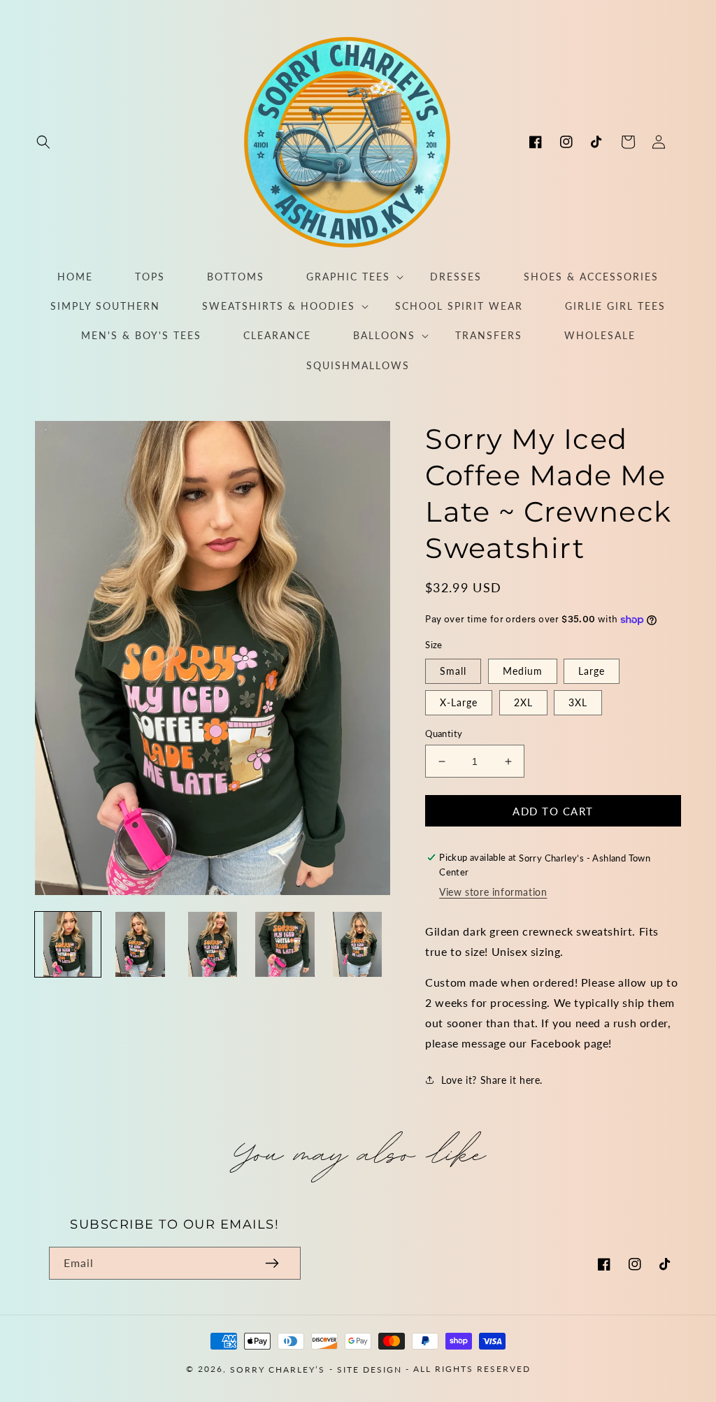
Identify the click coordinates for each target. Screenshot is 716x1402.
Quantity (443, 733)
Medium (523, 671)
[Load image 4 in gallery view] (285, 945)
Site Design (369, 1369)
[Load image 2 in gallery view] (140, 945)
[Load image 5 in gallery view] (358, 945)
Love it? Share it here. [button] (492, 1080)
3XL (577, 702)
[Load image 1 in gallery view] (68, 945)
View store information (493, 892)
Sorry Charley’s (277, 1369)
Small (453, 671)
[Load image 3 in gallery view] (212, 945)
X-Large (459, 702)
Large (591, 671)
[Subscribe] (272, 1263)
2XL (523, 702)
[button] (43, 142)
